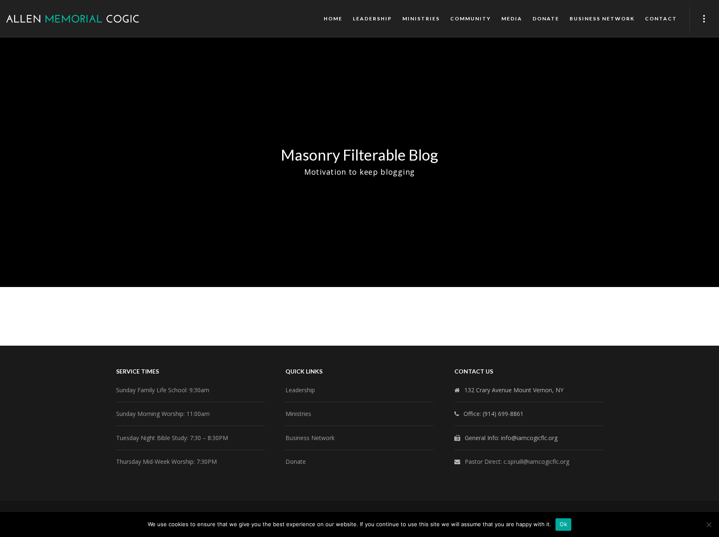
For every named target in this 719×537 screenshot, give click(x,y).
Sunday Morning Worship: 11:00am (163, 414)
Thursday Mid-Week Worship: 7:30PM (166, 461)
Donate (295, 461)
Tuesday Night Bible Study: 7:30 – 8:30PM (172, 438)
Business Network (310, 438)
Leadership (300, 390)
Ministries (298, 414)
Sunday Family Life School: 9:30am (162, 390)
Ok (563, 524)
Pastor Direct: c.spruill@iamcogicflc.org (517, 461)
